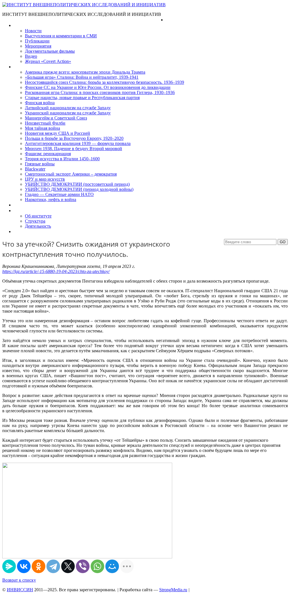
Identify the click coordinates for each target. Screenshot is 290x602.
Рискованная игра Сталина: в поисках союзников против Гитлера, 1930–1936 (100, 92)
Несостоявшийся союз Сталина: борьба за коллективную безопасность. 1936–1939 (104, 82)
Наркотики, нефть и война (50, 199)
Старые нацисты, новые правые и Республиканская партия (82, 97)
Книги (19, 66)
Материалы (25, 25)
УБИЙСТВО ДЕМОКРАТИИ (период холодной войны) (79, 189)
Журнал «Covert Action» (48, 61)
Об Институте (27, 210)
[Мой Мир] (112, 566)
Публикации (37, 41)
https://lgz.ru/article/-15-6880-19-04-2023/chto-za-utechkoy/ (56, 271)
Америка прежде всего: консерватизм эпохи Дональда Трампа (85, 72)
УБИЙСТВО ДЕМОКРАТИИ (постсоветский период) (77, 184)
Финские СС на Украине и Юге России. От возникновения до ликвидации (97, 87)
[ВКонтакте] (24, 566)
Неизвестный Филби (45, 123)
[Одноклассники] (38, 566)
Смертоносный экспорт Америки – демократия (71, 174)
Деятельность (38, 226)
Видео (31, 56)
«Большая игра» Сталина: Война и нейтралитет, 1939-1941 (81, 77)
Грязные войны (40, 163)
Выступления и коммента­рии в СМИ (61, 35)
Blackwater (35, 168)
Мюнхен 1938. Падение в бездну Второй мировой (73, 148)
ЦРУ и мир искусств (45, 179)
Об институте (38, 216)
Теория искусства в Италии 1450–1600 (62, 158)
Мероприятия (38, 46)
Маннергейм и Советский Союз (56, 118)
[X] (68, 566)
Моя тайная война (42, 128)
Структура (35, 221)
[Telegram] (53, 566)
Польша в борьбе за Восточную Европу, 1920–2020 (74, 138)
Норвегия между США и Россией (57, 133)
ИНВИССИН (20, 589)
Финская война (40, 102)
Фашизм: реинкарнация (48, 153)
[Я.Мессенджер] (9, 566)
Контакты (23, 231)
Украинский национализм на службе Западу (68, 112)
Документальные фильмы (50, 51)
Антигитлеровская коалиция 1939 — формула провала (78, 143)
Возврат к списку (19, 580)
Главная (174, 19)
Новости (33, 30)
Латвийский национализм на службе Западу (68, 107)
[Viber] (82, 566)
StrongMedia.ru (173, 589)
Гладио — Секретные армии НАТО (59, 194)
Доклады (22, 205)
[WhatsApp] (97, 566)
